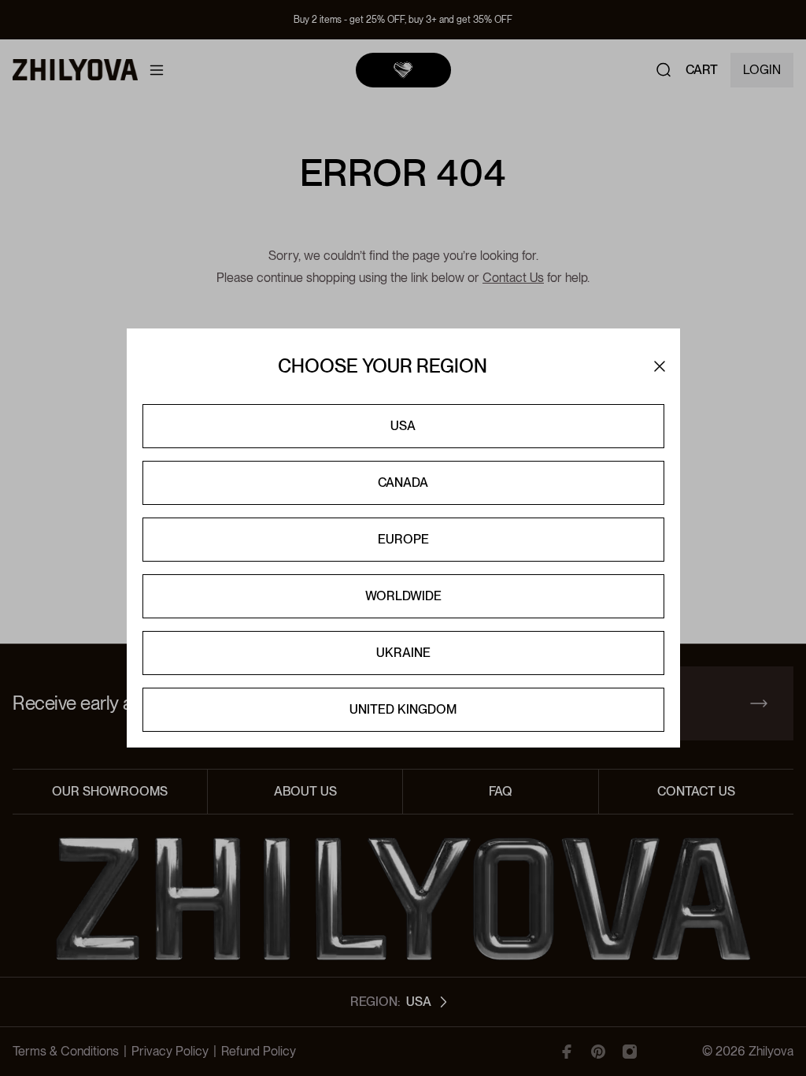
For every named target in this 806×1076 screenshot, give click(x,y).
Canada (403, 482)
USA (403, 425)
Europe (403, 539)
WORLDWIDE (403, 595)
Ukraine (403, 652)
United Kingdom (403, 709)
